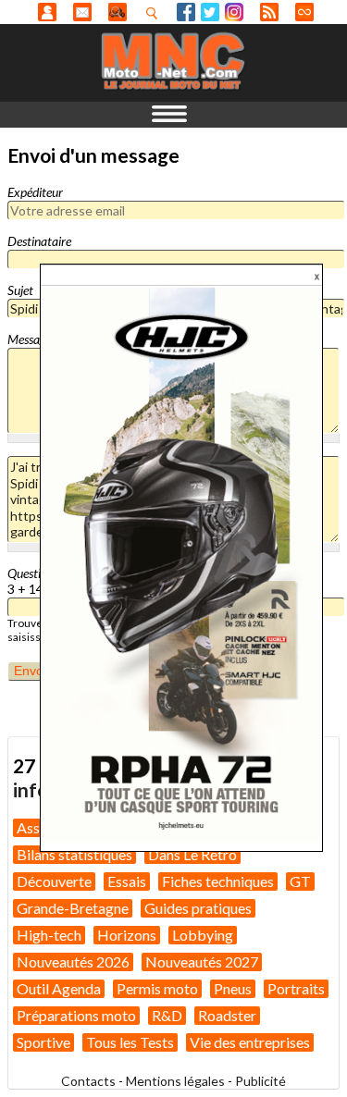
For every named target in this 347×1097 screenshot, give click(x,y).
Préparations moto (76, 1015)
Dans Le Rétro (192, 854)
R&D (167, 1015)
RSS (269, 12)
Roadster (227, 1015)
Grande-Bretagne (73, 908)
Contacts (88, 1081)
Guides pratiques (198, 908)
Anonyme (47, 12)
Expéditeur (35, 192)
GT (300, 881)
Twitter (210, 12)
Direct (304, 12)
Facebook (186, 12)
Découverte (54, 881)
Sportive (43, 1042)
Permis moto (157, 988)
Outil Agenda (59, 988)
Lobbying (202, 934)
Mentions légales (175, 1081)
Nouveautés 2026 (73, 961)
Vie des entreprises (250, 1042)
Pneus (233, 988)
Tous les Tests (130, 1042)
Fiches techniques (218, 881)
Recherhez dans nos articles (155, 13)
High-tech (49, 934)
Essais (126, 881)
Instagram (234, 12)
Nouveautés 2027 (201, 961)
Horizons (126, 934)
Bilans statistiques (74, 854)
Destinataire (39, 241)
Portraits (296, 988)
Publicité (260, 1081)
